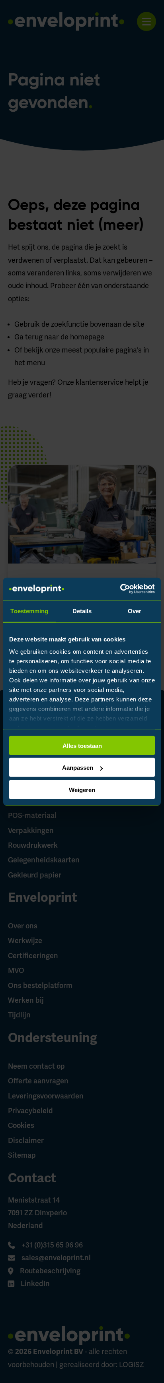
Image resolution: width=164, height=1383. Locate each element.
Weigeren (82, 789)
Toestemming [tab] (29, 610)
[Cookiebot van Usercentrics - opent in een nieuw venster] (120, 589)
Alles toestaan (82, 745)
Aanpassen (77, 767)
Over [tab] (134, 610)
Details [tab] (82, 610)
